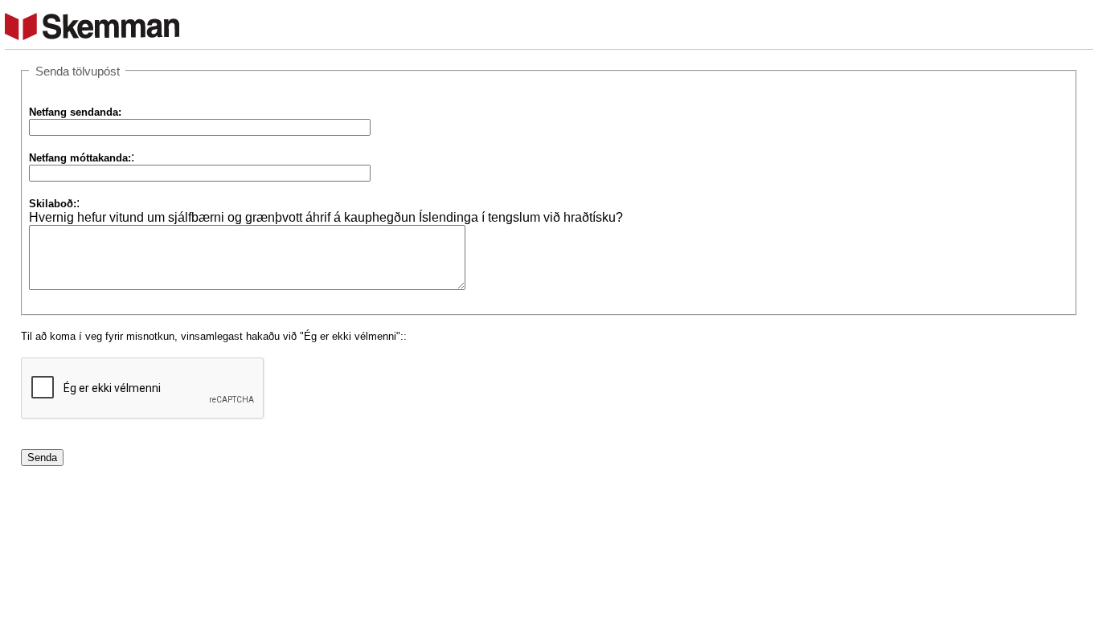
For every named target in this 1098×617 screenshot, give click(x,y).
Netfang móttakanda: (80, 158)
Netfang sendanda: (75, 112)
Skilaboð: (52, 204)
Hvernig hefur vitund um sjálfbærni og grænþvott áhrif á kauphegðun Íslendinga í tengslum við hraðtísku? (326, 217)
